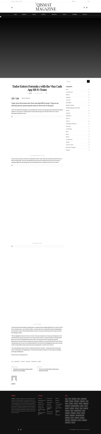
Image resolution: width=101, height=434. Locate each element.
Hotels (68, 121)
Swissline (68, 420)
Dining (80, 403)
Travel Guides (69, 144)
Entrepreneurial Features (73, 107)
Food (81, 408)
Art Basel (74, 398)
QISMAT (74, 429)
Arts (67, 89)
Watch (39, 361)
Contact (20, 1)
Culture (43, 14)
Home (15, 14)
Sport (67, 136)
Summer (82, 417)
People (67, 415)
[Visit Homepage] (50, 8)
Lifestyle (54, 14)
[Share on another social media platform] (30, 98)
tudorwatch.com (24, 354)
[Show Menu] (12, 7)
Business (75, 14)
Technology (69, 139)
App (66, 398)
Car (87, 401)
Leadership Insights (71, 123)
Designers (68, 102)
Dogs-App (68, 405)
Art (69, 398)
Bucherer (77, 401)
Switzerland (34, 361)
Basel (67, 401)
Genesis (86, 408)
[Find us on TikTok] (86, 7)
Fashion (24, 14)
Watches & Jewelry (71, 147)
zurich (73, 422)
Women (68, 150)
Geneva (67, 410)
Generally (68, 115)
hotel (72, 410)
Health (68, 118)
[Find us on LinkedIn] (81, 7)
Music (67, 134)
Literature (69, 128)
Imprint (17, 1)
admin (30, 93)
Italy (84, 410)
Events (68, 110)
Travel (64, 14)
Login (88, 1)
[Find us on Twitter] (84, 7)
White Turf (68, 422)
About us (13, 1)
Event (86, 405)
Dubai (82, 405)
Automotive (17, 361)
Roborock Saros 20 (80, 415)
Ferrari (76, 408)
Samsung (67, 417)
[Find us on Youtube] (89, 7)
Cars (67, 403)
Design (75, 403)
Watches (84, 420)
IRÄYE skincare (78, 410)
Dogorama (86, 403)
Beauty (34, 14)
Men (67, 131)
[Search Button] (84, 1)
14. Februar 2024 (38, 93)
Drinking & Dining (75, 405)
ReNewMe (72, 415)
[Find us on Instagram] (79, 7)
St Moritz (77, 417)
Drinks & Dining (70, 105)
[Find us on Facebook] (77, 7)
